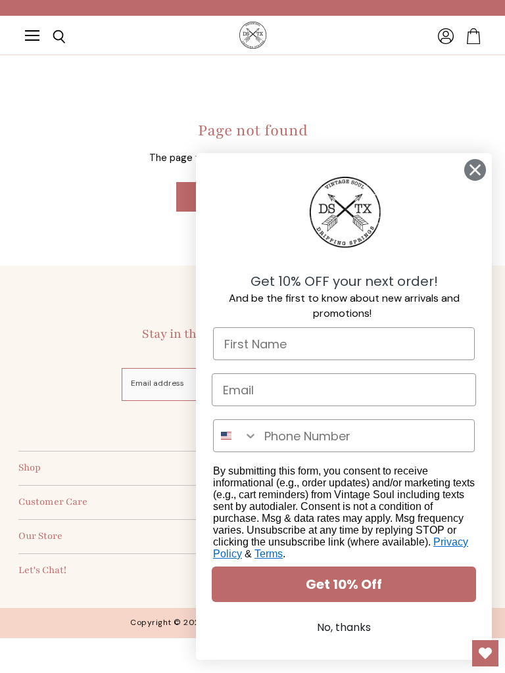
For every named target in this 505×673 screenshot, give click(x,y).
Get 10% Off (344, 584)
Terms (268, 553)
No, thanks (344, 627)
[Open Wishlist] (485, 653)
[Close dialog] (475, 169)
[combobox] (236, 436)
